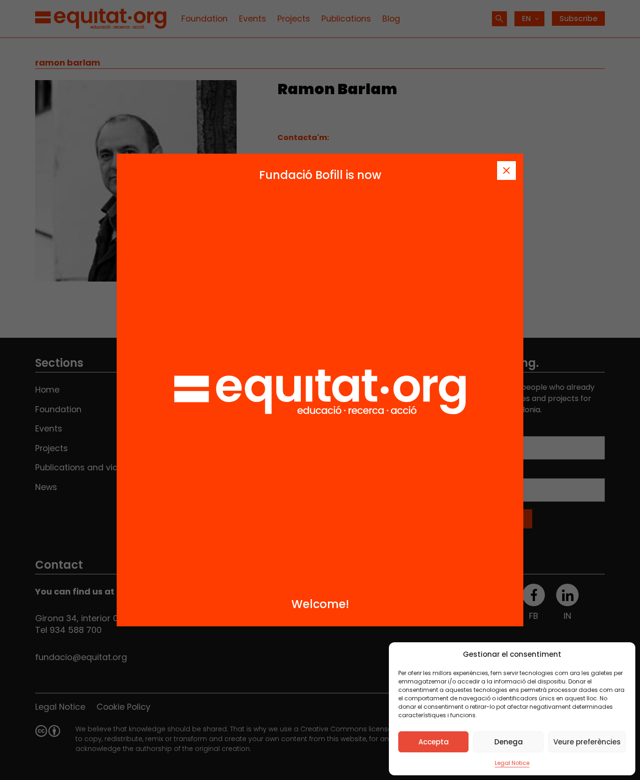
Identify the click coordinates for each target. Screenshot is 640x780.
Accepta (433, 742)
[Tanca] (506, 170)
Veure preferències (587, 742)
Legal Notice (512, 763)
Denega (508, 742)
